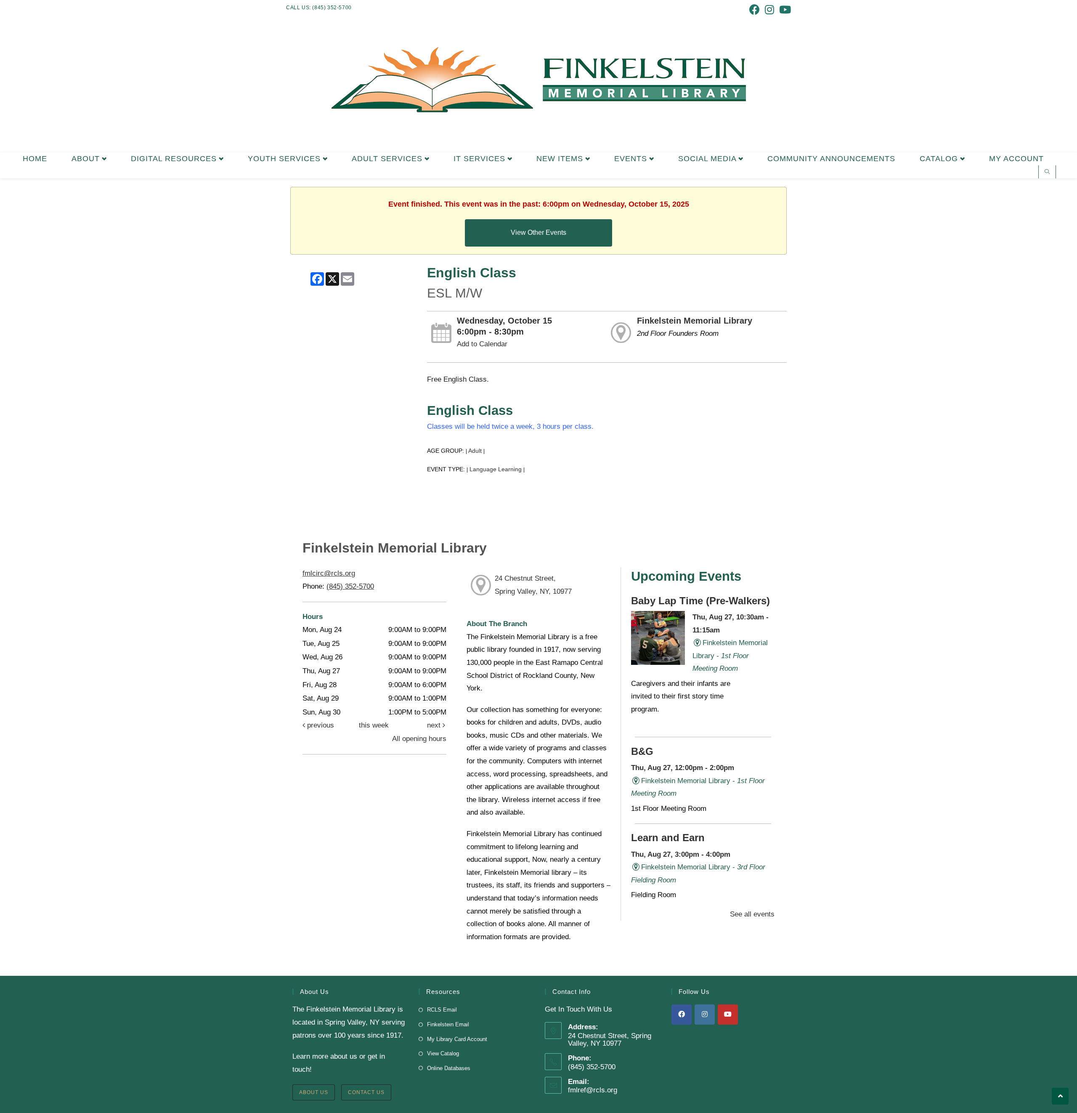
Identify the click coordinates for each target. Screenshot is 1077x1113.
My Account (1016, 158)
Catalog (940, 158)
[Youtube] (728, 1014)
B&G (642, 751)
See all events (752, 914)
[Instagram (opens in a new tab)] (769, 9)
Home (35, 158)
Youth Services (285, 158)
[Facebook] (681, 1014)
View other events (538, 232)
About (87, 158)
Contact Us (366, 1092)
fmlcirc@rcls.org (328, 573)
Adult (475, 451)
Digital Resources (175, 158)
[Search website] (1047, 172)
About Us (313, 1092)
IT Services (481, 158)
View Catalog (443, 1053)
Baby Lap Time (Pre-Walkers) (700, 600)
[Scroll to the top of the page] (1060, 1096)
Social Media (708, 158)
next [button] (435, 725)
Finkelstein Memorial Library (694, 320)
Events (632, 158)
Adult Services (388, 158)
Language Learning (496, 469)
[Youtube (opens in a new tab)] (784, 9)
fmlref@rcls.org (592, 1090)
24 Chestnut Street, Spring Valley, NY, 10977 (533, 584)
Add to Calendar (482, 344)
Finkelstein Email (448, 1024)
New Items (561, 158)
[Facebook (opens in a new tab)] (754, 9)
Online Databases (448, 1068)
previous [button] (319, 725)
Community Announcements (831, 158)
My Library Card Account (457, 1039)
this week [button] (374, 725)
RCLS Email (442, 1010)
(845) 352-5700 (350, 586)
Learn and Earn (668, 837)
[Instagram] (705, 1014)
